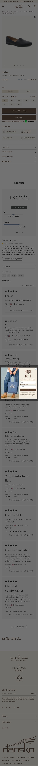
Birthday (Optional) (24, 384)
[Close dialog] (36, 368)
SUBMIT (28, 389)
